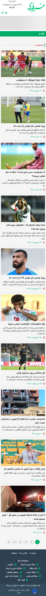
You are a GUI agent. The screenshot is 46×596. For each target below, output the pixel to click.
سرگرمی (10, 564)
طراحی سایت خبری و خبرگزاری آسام (19, 591)
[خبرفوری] (34, 7)
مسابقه (14, 553)
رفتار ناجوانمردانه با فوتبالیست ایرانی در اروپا (26, 324)
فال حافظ (33, 568)
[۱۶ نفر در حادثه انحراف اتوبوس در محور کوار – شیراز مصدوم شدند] (23, 499)
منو (40, 33)
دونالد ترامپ (31, 572)
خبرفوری (15, 585)
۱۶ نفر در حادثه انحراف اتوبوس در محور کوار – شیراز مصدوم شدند (23, 516)
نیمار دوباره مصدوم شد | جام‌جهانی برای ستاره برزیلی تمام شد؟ (25, 226)
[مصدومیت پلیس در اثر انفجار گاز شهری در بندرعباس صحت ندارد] (23, 402)
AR (13, 7)
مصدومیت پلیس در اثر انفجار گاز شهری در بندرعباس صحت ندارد (23, 420)
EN (10, 7)
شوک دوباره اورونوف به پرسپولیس (30, 80)
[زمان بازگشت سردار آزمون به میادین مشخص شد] (23, 453)
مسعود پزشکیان (13, 572)
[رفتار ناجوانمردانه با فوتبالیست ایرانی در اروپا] (23, 307)
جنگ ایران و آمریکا (28, 564)
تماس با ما (23, 553)
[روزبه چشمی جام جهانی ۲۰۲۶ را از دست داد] (23, 261)
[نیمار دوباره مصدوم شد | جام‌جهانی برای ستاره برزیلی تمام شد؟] (23, 209)
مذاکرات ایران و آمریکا (14, 568)
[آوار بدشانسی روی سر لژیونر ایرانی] (23, 356)
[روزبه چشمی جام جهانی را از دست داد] (23, 110)
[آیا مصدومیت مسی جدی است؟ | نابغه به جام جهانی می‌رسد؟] (23, 156)
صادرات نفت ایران (11, 576)
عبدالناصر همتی (32, 576)
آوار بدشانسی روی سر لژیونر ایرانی (30, 372)
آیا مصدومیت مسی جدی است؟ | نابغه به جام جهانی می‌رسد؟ (25, 174)
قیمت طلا (21, 580)
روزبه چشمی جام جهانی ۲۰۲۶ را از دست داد (27, 277)
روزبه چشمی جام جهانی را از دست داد (29, 126)
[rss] (5, 12)
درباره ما (33, 553)
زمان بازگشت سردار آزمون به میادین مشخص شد (24, 469)
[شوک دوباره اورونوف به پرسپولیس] (23, 63)
